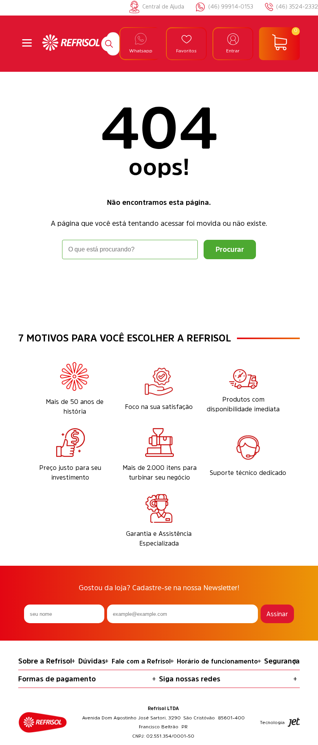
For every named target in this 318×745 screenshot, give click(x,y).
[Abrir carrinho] (279, 44)
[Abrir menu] (27, 43)
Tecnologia (272, 722)
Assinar (277, 614)
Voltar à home (159, 281)
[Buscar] (109, 44)
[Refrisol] (71, 43)
